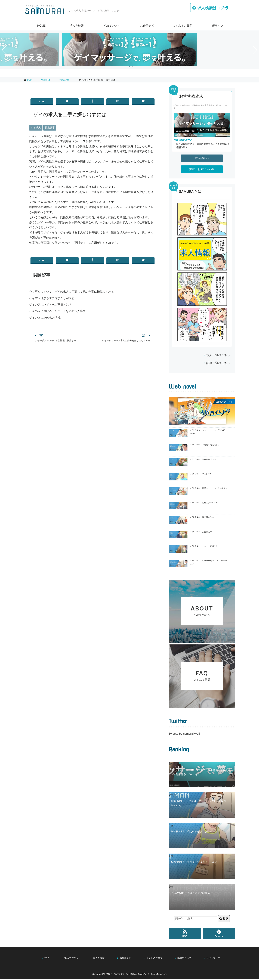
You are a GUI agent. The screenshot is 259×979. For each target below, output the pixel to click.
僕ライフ (217, 25)
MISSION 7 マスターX (200, 474)
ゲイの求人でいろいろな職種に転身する (55, 340)
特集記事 (50, 127)
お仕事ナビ (147, 25)
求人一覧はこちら (218, 355)
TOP (29, 79)
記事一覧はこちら (218, 363)
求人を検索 (77, 25)
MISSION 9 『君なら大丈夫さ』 (205, 445)
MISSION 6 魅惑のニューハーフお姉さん (208, 488)
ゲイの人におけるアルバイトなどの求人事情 (57, 311)
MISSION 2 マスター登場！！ (204, 546)
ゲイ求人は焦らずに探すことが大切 (51, 298)
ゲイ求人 (36, 127)
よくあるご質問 (182, 25)
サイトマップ (213, 958)
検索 (225, 918)
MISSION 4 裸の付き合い (202, 517)
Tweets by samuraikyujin (185, 733)
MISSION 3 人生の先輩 (201, 532)
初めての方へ (111, 25)
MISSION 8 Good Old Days (203, 459)
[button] (129, 66)
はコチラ (213, 7)
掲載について (184, 958)
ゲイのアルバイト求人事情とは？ (50, 304)
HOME (41, 25)
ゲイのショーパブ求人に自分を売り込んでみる (126, 340)
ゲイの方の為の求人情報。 (46, 317)
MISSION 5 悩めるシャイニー (204, 503)
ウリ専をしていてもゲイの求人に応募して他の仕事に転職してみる (71, 291)
